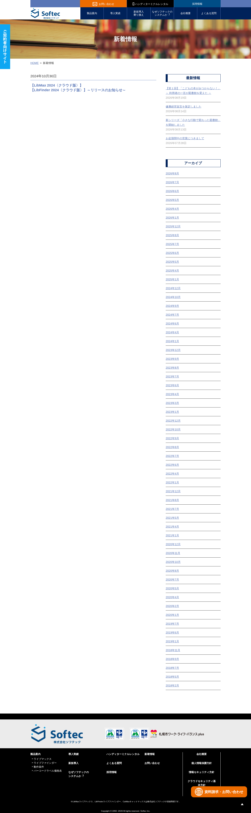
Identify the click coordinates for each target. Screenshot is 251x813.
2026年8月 (172, 173)
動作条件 (39, 766)
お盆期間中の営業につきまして (185, 138)
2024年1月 (172, 341)
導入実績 (115, 13)
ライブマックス (43, 758)
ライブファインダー (45, 762)
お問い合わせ (106, 4)
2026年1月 (172, 217)
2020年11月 (173, 553)
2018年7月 (172, 667)
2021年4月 (172, 526)
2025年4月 (172, 270)
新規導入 (73, 763)
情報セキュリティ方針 (201, 772)
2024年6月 (172, 323)
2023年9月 (172, 358)
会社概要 (185, 13)
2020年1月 (172, 614)
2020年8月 (172, 570)
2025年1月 (172, 279)
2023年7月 (172, 376)
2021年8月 (172, 500)
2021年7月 (172, 508)
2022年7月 (172, 456)
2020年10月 (173, 561)
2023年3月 (172, 403)
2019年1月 (172, 641)
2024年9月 (172, 305)
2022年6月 (172, 464)
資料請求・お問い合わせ (224, 792)
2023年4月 (172, 394)
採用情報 (197, 3)
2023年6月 (172, 385)
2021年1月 (172, 535)
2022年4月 (172, 473)
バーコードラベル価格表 (48, 770)
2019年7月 (172, 623)
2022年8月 (172, 447)
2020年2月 (172, 606)
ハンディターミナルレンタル (151, 4)
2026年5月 (172, 199)
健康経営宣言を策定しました (183, 106)
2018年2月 (172, 685)
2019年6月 (172, 632)
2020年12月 (173, 544)
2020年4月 (172, 597)
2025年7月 (172, 244)
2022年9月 (172, 438)
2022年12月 (173, 420)
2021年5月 (172, 517)
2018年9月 (172, 659)
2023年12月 (173, 350)
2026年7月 (172, 182)
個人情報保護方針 (201, 763)
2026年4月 (172, 208)
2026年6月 (172, 191)
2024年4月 (172, 332)
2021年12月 (173, 491)
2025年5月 (172, 261)
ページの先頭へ (242, 804)
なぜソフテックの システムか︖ (162, 13)
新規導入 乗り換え (139, 13)
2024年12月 (173, 288)
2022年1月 (172, 482)
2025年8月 (172, 235)
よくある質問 (208, 13)
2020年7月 (172, 579)
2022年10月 (173, 429)
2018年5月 (172, 676)
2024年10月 (173, 297)
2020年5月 (172, 588)
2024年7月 (172, 314)
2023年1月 (172, 411)
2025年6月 (172, 252)
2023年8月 (172, 367)
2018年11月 (173, 650)
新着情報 (150, 754)
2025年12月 (173, 226)
